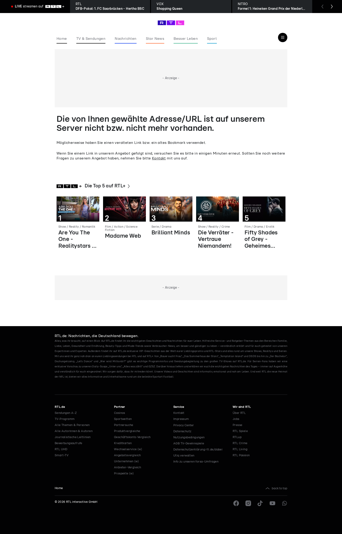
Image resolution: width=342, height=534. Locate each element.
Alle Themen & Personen (72, 425)
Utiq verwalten (183, 455)
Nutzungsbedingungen (189, 437)
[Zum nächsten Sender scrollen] (331, 6)
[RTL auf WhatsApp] (284, 503)
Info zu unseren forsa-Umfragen (195, 461)
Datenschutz (182, 431)
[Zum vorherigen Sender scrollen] (322, 6)
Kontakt (159, 158)
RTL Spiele (240, 431)
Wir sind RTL (242, 407)
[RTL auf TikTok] (260, 503)
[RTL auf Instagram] (248, 503)
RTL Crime (240, 443)
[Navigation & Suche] (282, 37)
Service (178, 407)
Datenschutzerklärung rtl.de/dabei (197, 449)
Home (59, 488)
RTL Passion (241, 455)
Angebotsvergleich (127, 455)
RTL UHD (61, 449)
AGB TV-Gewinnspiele (188, 443)
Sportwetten (123, 419)
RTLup (237, 437)
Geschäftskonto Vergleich (132, 437)
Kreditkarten (123, 443)
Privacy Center (183, 425)
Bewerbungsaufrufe (68, 443)
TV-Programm (64, 419)
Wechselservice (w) (128, 449)
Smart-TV (61, 455)
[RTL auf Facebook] (236, 503)
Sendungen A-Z (66, 413)
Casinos (119, 413)
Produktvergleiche (127, 431)
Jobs (236, 419)
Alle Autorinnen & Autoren (74, 431)
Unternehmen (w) (126, 461)
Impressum (181, 419)
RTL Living (240, 449)
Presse (237, 425)
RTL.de (60, 407)
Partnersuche (123, 425)
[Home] (171, 22)
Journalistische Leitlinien (73, 437)
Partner (119, 407)
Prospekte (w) (124, 473)
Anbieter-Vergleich (127, 467)
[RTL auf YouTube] (272, 503)
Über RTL (239, 413)
